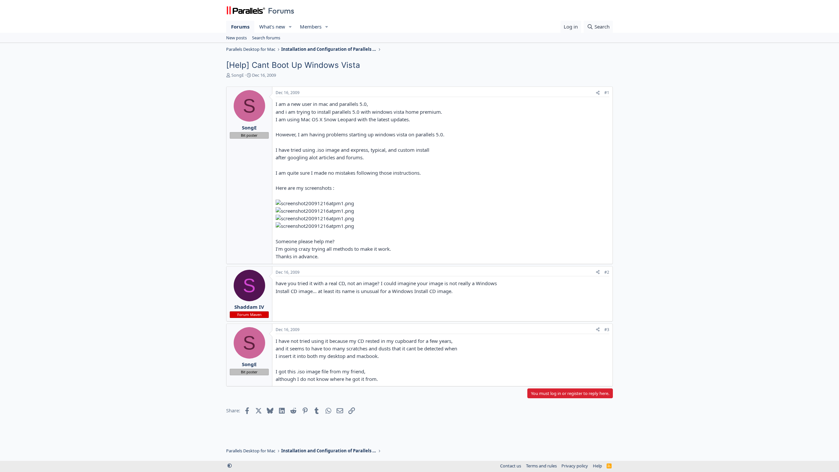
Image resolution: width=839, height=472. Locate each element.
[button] (290, 27)
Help (597, 466)
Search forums (266, 38)
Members (311, 26)
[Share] (598, 93)
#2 (606, 272)
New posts (236, 38)
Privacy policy (574, 466)
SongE (237, 75)
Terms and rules (541, 466)
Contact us (510, 466)
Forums (240, 26)
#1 (606, 92)
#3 (606, 329)
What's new (272, 26)
